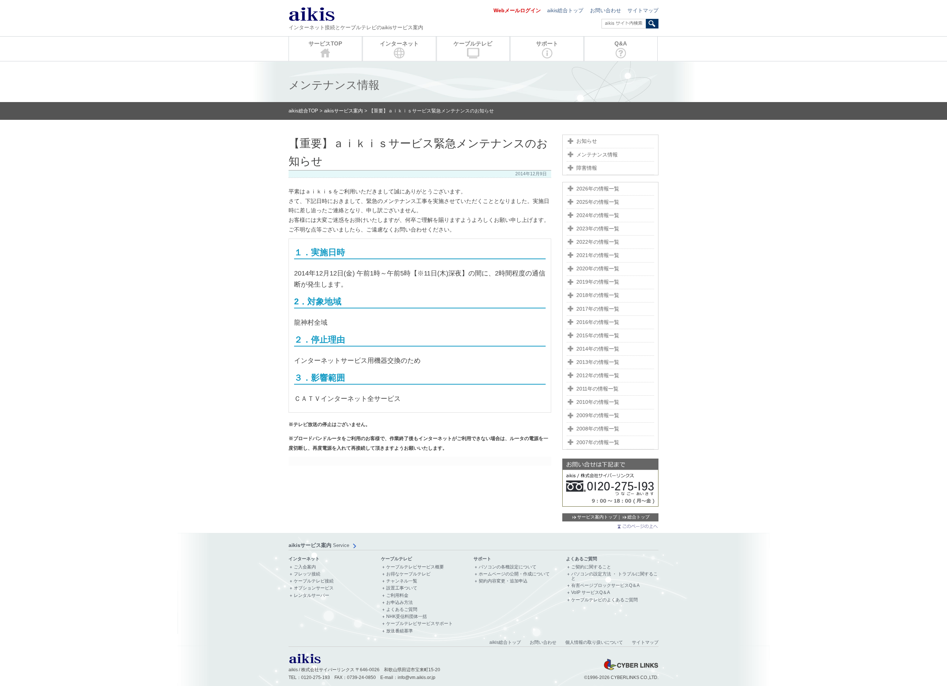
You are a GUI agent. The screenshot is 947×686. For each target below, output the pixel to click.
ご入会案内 (305, 567)
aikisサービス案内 (343, 111)
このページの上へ (637, 526)
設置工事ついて (401, 588)
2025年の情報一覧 (597, 202)
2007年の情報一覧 (597, 442)
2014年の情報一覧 (597, 349)
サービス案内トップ (597, 517)
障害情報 (586, 168)
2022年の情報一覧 (597, 242)
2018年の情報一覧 (597, 295)
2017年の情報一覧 (597, 309)
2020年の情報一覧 (597, 268)
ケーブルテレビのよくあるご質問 (604, 600)
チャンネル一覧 (401, 581)
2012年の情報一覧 (597, 375)
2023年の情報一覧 (597, 229)
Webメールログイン (517, 10)
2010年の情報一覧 (597, 402)
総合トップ (638, 517)
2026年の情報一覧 (597, 189)
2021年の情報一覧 (597, 255)
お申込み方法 (399, 602)
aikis (312, 14)
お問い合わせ (605, 10)
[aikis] (305, 662)
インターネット (399, 43)
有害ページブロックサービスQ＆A (605, 585)
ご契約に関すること (591, 567)
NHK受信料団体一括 (406, 616)
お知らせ (586, 141)
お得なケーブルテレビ (408, 574)
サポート (547, 43)
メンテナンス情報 (597, 155)
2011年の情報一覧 (597, 389)
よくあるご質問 (401, 609)
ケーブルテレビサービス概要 (415, 567)
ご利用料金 (397, 595)
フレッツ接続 (307, 574)
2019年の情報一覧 (597, 282)
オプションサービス (314, 588)
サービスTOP (325, 43)
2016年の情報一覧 (597, 322)
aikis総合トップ (565, 10)
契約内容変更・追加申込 (503, 581)
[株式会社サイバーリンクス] (630, 669)
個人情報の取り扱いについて (594, 642)
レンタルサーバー (311, 595)
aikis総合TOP (303, 111)
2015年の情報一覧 (597, 335)
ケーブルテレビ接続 (314, 581)
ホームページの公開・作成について (514, 574)
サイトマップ (642, 10)
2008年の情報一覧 (597, 429)
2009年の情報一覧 (597, 415)
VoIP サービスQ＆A (590, 592)
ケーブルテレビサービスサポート (419, 623)
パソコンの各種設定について (507, 567)
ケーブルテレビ (473, 43)
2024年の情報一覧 (597, 215)
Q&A (620, 43)
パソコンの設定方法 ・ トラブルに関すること (614, 576)
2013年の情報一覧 (597, 362)
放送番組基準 (399, 631)
